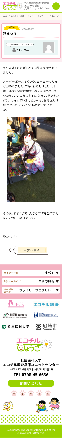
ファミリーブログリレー (38, 16)
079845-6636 (35, 374)
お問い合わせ (30, 383)
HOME (4, 16)
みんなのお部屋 (17, 16)
